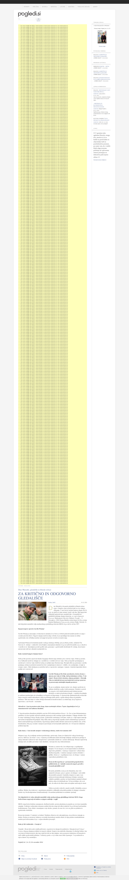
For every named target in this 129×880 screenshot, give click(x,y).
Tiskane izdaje (84, 7)
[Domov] (29, 14)
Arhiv (95, 7)
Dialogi (27, 586)
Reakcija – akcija (104, 66)
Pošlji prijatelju (71, 856)
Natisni (46, 856)
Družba (36, 7)
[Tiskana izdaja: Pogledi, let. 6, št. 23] (102, 43)
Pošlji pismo (47, 859)
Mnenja (54, 7)
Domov (27, 7)
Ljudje (62, 7)
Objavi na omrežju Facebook (29, 859)
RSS (68, 859)
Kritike (71, 7)
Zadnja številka (68, 869)
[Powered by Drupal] (70, 872)
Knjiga (45, 7)
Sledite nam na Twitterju (101, 870)
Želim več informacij (82, 878)
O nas (45, 869)
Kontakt (51, 869)
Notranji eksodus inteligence (99, 159)
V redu (62, 878)
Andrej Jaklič (51, 602)
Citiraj (22, 856)
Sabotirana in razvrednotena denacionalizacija (98, 105)
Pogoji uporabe (59, 869)
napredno (38, 20)
